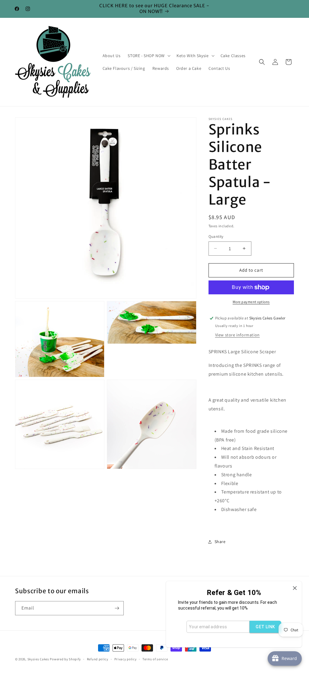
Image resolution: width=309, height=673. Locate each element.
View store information (237, 335)
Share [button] (220, 541)
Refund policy (97, 659)
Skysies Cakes (38, 659)
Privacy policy (125, 659)
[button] (148, 55)
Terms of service (155, 659)
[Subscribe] (116, 608)
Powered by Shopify (65, 659)
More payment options (251, 301)
